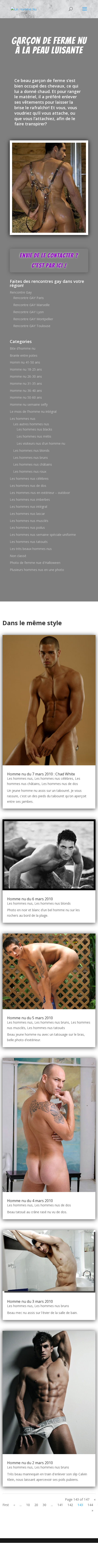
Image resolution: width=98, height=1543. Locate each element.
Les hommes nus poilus (27, 527)
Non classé (18, 556)
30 (44, 1505)
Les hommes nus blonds (31, 450)
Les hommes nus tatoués (29, 541)
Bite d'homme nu (22, 348)
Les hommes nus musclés (29, 521)
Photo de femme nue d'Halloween (35, 562)
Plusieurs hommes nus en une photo (37, 570)
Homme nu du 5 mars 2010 (30, 1017)
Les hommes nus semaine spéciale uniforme (43, 534)
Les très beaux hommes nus (31, 549)
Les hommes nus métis (34, 436)
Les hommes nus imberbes (30, 499)
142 (70, 1505)
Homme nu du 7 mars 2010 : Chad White (41, 774)
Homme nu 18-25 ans (26, 369)
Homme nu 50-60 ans (26, 397)
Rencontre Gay (21, 292)
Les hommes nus (22, 418)
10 (28, 1505)
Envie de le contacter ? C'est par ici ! (49, 260)
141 (60, 1505)
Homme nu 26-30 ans (26, 376)
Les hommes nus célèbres (29, 478)
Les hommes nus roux (29, 471)
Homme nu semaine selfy (29, 404)
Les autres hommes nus (31, 424)
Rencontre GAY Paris (28, 298)
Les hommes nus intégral (28, 506)
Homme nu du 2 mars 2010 (30, 1462)
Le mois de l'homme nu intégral (33, 411)
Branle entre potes (23, 355)
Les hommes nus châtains (32, 464)
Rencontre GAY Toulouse (31, 326)
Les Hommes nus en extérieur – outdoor (40, 492)
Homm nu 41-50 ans (25, 362)
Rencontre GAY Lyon (28, 312)
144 (90, 1505)
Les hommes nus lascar (27, 513)
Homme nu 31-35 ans (26, 383)
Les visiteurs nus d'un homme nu (41, 443)
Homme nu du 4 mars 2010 (30, 1200)
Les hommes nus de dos (28, 485)
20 (36, 1505)
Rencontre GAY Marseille (31, 305)
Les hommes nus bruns (30, 457)
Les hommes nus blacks (34, 429)
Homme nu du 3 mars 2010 (30, 1301)
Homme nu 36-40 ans (26, 390)
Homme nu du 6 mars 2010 (30, 898)
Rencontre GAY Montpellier (33, 319)
